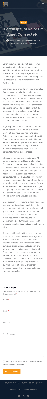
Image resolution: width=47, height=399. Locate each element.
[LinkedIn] (19, 396)
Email (6, 311)
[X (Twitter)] (28, 396)
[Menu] (43, 4)
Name (6, 299)
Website (6, 322)
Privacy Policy (30, 389)
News (23, 22)
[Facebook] (23, 396)
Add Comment (9, 334)
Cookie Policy (15, 389)
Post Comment (11, 371)
